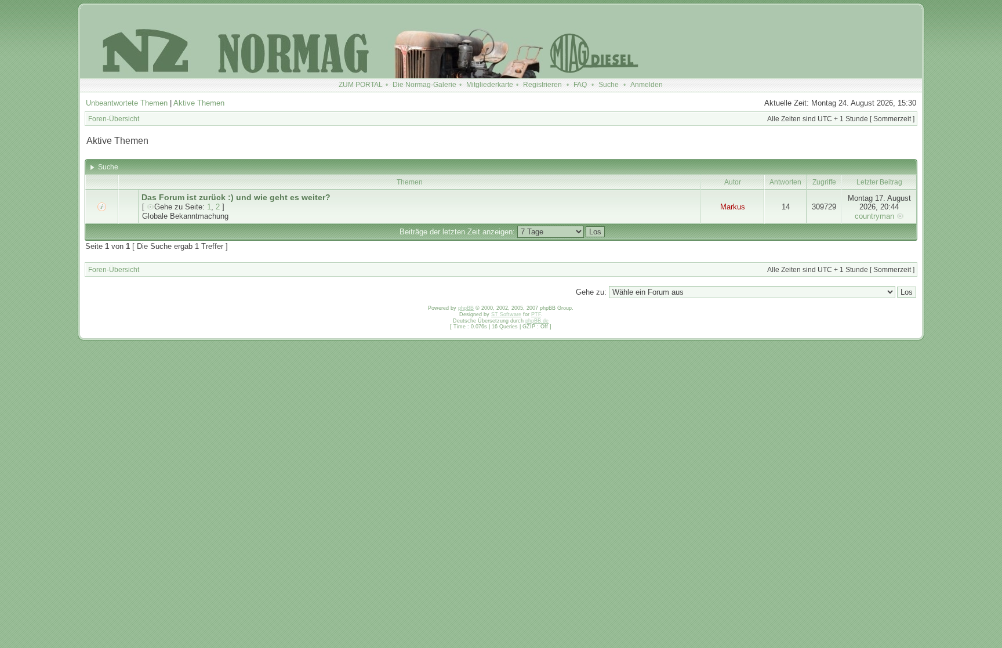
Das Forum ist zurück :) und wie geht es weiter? (236, 197)
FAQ (580, 85)
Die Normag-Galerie (424, 85)
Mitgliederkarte (489, 85)
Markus (732, 206)
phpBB (466, 308)
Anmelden (646, 85)
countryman (874, 216)
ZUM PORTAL (361, 85)
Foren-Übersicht (113, 119)
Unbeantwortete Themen (127, 103)
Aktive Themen (198, 103)
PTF (536, 314)
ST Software (506, 314)
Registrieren (542, 85)
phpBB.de (537, 321)
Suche (608, 85)
